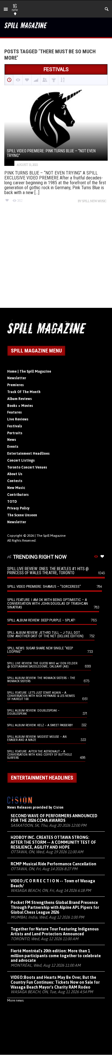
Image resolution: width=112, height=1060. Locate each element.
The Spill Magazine (50, 536)
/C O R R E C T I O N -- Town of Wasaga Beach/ (53, 883)
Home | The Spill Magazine (29, 371)
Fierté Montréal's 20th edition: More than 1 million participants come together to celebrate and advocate (56, 956)
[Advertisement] (56, 260)
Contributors (18, 495)
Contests (14, 481)
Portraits (14, 433)
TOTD (12, 502)
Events (12, 447)
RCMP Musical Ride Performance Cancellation (53, 864)
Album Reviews (19, 399)
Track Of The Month (23, 392)
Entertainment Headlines (28, 454)
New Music (16, 488)
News (11, 440)
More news (15, 1000)
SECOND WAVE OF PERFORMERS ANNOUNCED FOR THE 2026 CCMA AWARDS (54, 818)
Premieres (15, 385)
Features (14, 412)
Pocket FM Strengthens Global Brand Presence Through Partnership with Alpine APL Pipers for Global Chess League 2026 (55, 907)
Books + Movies (20, 406)
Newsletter (16, 378)
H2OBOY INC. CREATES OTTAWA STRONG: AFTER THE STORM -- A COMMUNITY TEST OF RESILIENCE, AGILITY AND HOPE (53, 842)
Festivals (14, 426)
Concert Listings (21, 460)
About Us (14, 474)
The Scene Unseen (22, 515)
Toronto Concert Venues (27, 467)
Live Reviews (17, 419)
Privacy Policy (18, 508)
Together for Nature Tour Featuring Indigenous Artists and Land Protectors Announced (55, 931)
